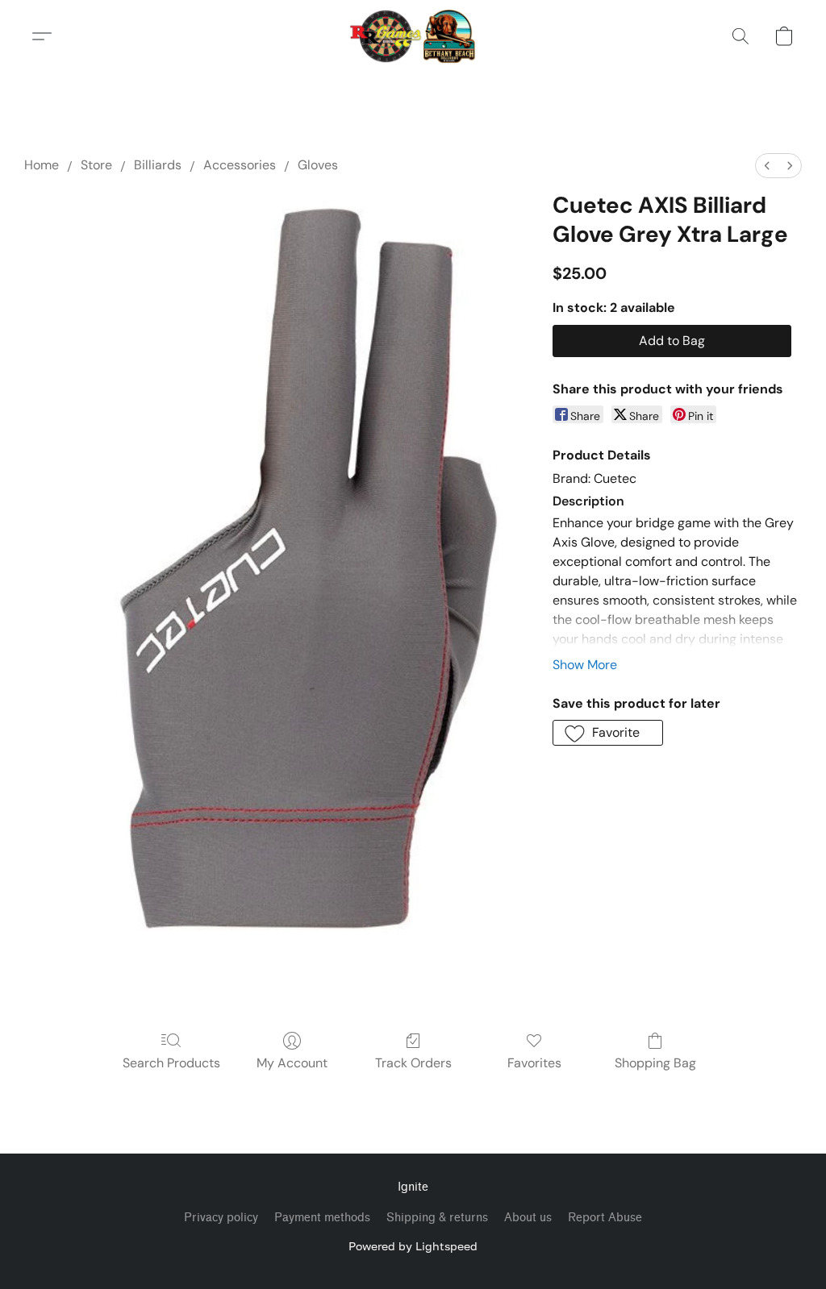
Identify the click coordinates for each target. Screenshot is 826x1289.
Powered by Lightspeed (413, 1246)
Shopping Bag (655, 1062)
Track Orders (413, 1062)
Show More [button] (585, 664)
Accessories (239, 164)
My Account (292, 1062)
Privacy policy (221, 1218)
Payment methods (322, 1218)
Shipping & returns (437, 1218)
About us (528, 1218)
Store (96, 164)
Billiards (157, 164)
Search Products (171, 1062)
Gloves (318, 164)
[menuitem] (767, 165)
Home (41, 164)
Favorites (534, 1062)
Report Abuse (605, 1218)
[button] (413, 36)
